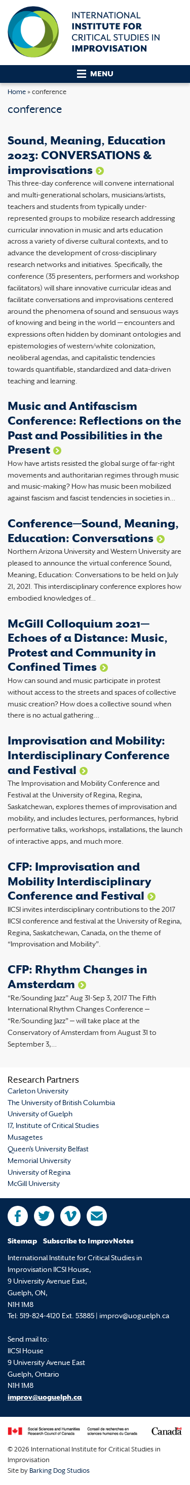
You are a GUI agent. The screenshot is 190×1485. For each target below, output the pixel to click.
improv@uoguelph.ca (45, 1397)
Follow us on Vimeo (70, 1216)
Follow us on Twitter (44, 1216)
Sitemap (22, 1241)
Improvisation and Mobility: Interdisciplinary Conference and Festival (89, 756)
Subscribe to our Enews (97, 1216)
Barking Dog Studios (59, 1471)
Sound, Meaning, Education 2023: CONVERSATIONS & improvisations (87, 156)
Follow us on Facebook (18, 1216)
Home (17, 93)
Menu (101, 74)
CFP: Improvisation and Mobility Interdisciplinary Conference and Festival (79, 882)
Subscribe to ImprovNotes (88, 1241)
